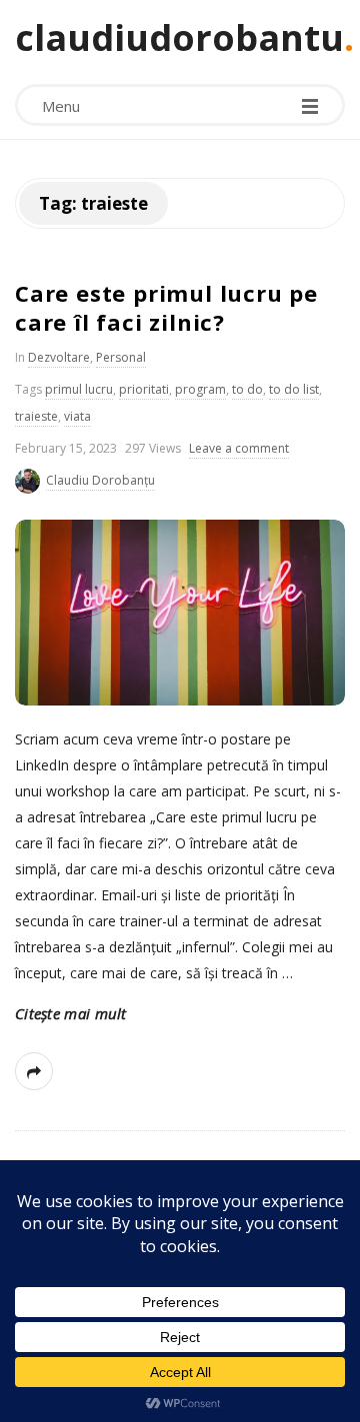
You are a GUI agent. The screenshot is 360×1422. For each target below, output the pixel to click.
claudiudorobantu (179, 37)
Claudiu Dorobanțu (100, 480)
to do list (294, 389)
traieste (36, 416)
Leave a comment (239, 448)
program (200, 389)
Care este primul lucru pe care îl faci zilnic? (166, 307)
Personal (121, 357)
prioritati (144, 389)
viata (77, 416)
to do (247, 389)
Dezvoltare (59, 357)
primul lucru (79, 389)
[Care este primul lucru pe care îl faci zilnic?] (180, 612)
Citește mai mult (71, 1013)
